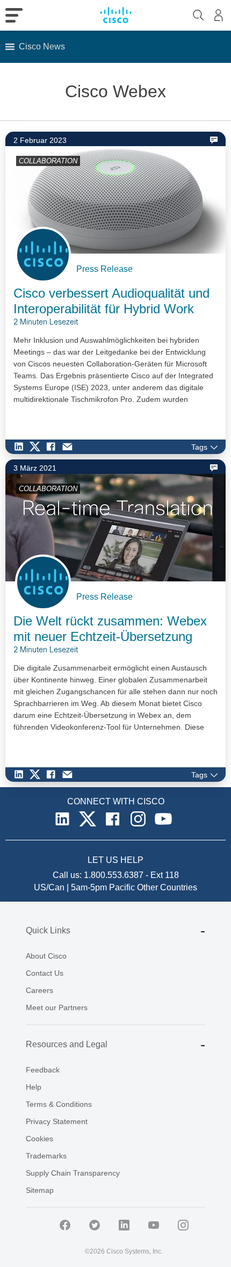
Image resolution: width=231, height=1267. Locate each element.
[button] (42, 47)
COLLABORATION (48, 160)
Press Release (104, 268)
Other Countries (167, 887)
